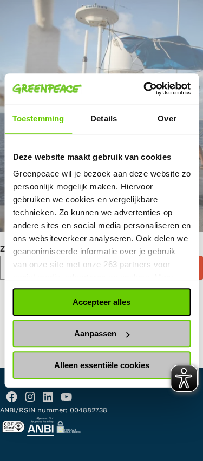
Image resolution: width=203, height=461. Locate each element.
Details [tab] (103, 118)
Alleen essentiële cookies (101, 365)
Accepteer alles (101, 302)
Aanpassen (95, 333)
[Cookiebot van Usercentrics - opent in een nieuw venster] (145, 89)
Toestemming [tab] (38, 118)
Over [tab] (167, 118)
